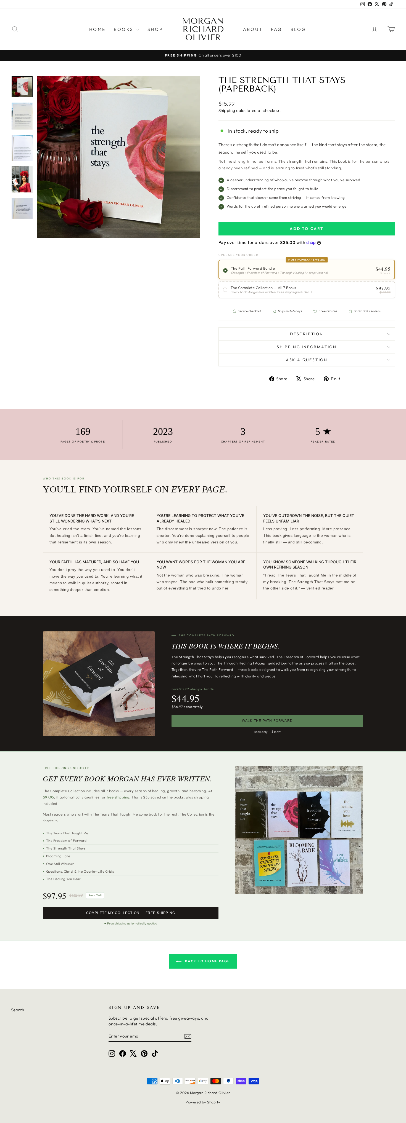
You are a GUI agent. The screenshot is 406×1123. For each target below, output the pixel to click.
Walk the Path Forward (267, 721)
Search (17, 1009)
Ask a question (307, 359)
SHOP (155, 29)
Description (306, 333)
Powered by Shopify (203, 1102)
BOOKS (124, 29)
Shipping (226, 110)
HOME (97, 29)
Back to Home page (207, 961)
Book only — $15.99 (267, 732)
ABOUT (253, 29)
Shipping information (307, 346)
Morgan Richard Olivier (203, 29)
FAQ (276, 29)
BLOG (298, 29)
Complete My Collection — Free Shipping (130, 913)
